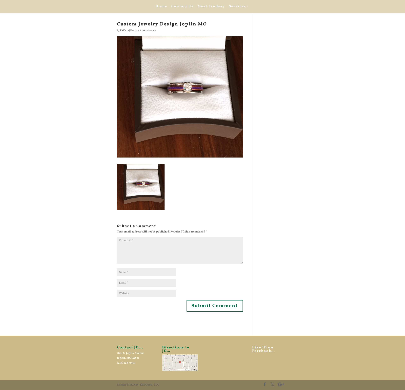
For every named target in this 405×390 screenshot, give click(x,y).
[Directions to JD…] (180, 362)
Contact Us (182, 7)
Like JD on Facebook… (263, 349)
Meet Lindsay (211, 7)
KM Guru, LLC (149, 385)
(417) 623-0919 (126, 363)
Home (161, 7)
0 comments (149, 30)
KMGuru (124, 30)
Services (237, 7)
